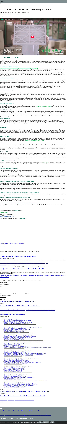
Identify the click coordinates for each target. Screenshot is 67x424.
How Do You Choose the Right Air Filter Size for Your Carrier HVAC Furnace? (16, 357)
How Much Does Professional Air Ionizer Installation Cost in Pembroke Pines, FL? (17, 343)
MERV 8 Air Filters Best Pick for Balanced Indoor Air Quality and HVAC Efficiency (17, 320)
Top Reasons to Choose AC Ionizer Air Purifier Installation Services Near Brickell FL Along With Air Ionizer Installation (23, 327)
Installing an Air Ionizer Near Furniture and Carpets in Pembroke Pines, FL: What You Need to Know (20, 324)
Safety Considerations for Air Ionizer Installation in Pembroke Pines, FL (15, 365)
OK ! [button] (40, 422)
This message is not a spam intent (6, 295)
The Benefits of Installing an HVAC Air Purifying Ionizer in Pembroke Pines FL (16, 332)
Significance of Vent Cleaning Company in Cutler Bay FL (13, 371)
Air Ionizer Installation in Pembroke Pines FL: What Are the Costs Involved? (16, 349)
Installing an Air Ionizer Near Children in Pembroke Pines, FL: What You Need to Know (18, 334)
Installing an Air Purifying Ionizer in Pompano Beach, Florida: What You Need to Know (18, 342)
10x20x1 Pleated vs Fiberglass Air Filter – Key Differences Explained (15, 328)
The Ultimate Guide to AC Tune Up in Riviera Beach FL (13, 364)
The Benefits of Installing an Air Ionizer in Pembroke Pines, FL (14, 348)
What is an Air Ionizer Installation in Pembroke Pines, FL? (13, 378)
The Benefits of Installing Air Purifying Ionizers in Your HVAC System (15, 379)
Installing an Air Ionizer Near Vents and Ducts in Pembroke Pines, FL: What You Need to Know (19, 335)
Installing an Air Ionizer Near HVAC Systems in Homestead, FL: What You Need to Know (18, 322)
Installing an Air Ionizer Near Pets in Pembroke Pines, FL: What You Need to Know (17, 329)
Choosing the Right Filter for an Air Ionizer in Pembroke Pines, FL (14, 367)
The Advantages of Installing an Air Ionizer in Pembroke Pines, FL (14, 331)
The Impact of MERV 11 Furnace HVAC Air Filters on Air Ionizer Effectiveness (16, 326)
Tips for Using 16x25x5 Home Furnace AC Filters (12, 344)
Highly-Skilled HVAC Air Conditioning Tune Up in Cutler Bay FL (14, 369)
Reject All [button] (52, 422)
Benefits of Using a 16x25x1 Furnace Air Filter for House (13, 370)
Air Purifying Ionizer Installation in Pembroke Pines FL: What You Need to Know (17, 351)
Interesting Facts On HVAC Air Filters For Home (12, 381)
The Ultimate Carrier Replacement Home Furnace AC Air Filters (14, 368)
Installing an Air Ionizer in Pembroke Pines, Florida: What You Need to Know (16, 352)
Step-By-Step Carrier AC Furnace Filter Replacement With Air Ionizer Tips (16, 360)
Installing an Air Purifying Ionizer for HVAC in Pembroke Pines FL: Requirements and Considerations (20, 336)
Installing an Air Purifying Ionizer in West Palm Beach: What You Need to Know (16, 323)
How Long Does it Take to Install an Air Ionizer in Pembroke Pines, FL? (15, 374)
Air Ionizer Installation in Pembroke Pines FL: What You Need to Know (15, 363)
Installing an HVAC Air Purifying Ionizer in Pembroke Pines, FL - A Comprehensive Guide (18, 355)
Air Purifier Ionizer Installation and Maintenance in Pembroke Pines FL (15, 386)
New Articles (4, 318)
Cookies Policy (36, 422)
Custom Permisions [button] (45, 422)
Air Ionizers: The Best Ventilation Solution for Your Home (13, 356)
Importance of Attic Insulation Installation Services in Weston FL (14, 373)
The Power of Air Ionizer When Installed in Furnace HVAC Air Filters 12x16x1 (16, 361)
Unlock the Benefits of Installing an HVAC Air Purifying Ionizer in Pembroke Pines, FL (18, 346)
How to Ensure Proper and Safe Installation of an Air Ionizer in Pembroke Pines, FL (17, 333)
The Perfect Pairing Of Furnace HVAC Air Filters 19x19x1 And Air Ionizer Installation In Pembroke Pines (20, 384)
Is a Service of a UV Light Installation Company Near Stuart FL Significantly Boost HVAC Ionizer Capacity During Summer (23, 341)
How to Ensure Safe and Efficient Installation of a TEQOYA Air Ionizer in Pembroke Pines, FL (19, 385)
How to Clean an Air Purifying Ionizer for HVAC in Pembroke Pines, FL (15, 330)
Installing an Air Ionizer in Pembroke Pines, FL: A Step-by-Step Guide (15, 376)
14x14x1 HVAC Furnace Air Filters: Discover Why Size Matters (14, 339)
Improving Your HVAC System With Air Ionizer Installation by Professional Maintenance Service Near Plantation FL (22, 362)
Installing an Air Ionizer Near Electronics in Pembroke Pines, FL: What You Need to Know (18, 337)
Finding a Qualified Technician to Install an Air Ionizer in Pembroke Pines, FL (16, 359)
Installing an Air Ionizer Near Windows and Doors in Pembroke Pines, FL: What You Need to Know (20, 383)
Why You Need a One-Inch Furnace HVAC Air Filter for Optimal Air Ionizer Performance (18, 366)
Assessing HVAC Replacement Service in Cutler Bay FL (13, 345)
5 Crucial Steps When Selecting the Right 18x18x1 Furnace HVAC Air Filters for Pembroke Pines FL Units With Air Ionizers (23, 340)
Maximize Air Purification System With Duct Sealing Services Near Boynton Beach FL (17, 350)
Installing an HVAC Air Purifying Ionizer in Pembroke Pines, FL (14, 375)
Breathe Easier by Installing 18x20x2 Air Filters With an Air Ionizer (14, 338)
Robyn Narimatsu (3, 258)
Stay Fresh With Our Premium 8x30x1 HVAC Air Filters (13, 321)
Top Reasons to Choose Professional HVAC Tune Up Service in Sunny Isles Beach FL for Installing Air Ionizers (21, 358)
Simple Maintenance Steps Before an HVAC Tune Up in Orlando (14, 382)
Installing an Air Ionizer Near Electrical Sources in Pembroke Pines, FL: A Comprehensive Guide (19, 377)
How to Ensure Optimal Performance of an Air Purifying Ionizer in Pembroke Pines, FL (18, 372)
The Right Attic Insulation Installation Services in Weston (13, 319)
